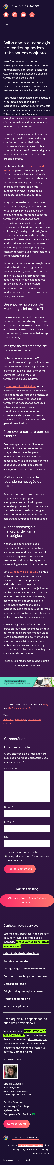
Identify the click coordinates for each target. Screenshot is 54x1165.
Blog (45, 704)
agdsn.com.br (11, 1110)
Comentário (12, 768)
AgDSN (20, 1149)
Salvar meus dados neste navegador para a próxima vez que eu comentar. (28, 856)
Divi (48, 1153)
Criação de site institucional (21, 953)
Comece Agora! (16, 1124)
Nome (8, 807)
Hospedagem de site (16, 998)
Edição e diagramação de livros (23, 991)
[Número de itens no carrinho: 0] (6, 24)
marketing (8, 719)
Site (6, 837)
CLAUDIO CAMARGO (30, 1145)
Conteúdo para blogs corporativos (25, 976)
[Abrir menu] (49, 14)
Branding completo (15, 961)
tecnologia (20, 719)
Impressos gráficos (15, 1006)
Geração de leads (14, 983)
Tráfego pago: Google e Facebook (24, 968)
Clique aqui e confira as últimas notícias (27, 900)
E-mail (9, 822)
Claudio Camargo (25, 6)
